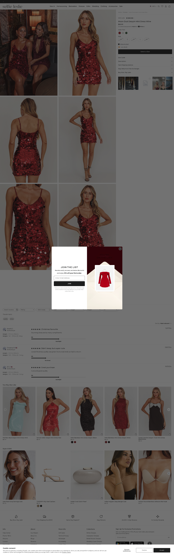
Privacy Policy (66, 552)
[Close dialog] (120, 249)
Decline (144, 550)
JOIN (69, 284)
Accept (162, 550)
